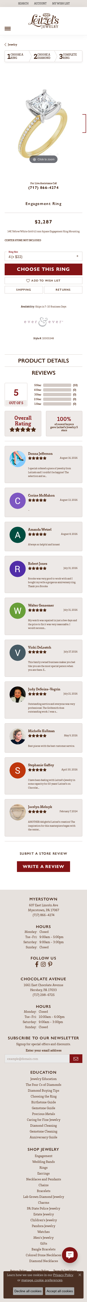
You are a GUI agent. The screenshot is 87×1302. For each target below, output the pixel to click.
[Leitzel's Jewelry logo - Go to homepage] (43, 21)
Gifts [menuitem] (43, 1243)
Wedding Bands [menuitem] (43, 1162)
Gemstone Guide (43, 1108)
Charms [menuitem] (43, 1202)
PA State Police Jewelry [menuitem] (43, 1208)
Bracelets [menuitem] (43, 1191)
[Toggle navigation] (7, 27)
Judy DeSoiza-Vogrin (44, 689)
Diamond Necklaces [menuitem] (43, 1261)
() (75, 385)
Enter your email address (43, 1050)
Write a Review (43, 866)
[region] (43, 126)
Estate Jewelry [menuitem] (43, 1214)
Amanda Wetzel (40, 529)
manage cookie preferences (41, 1280)
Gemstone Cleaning (43, 1131)
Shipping (23, 289)
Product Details (43, 360)
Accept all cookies (60, 1291)
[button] (23, 3)
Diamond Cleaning (43, 1125)
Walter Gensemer (41, 605)
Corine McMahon (41, 495)
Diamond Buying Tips (43, 1090)
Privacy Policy (63, 1275)
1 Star (37, 404)
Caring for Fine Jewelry (43, 1120)
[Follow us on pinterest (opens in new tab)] (50, 964)
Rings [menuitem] (43, 1167)
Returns (63, 289)
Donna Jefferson (40, 453)
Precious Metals (43, 1114)
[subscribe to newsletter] (76, 1058)
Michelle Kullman (41, 731)
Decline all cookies (28, 1291)
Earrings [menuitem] (43, 1173)
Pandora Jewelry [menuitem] (43, 1226)
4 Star (37, 390)
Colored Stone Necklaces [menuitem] (43, 1255)
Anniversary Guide (43, 1137)
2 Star (37, 399)
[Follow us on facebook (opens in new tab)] (37, 964)
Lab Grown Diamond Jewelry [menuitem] (43, 1197)
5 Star (37, 385)
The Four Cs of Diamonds (43, 1085)
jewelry (12, 44)
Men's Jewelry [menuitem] (43, 1237)
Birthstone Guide (43, 1102)
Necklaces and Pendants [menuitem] (43, 1179)
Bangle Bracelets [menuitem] (43, 1249)
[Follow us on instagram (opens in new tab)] (43, 964)
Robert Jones (37, 563)
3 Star (37, 394)
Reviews (43, 372)
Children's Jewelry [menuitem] (43, 1220)
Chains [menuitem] (43, 1185)
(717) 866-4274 (43, 187)
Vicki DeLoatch (39, 647)
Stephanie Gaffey (41, 765)
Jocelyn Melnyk (40, 806)
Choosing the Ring (44, 1096)
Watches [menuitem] (43, 1232)
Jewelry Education (43, 1079)
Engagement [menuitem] (43, 1156)
